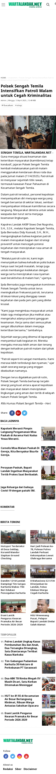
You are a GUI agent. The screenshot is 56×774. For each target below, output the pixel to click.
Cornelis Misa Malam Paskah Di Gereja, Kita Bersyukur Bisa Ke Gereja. (20, 451)
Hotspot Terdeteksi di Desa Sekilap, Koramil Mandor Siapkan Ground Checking (12, 552)
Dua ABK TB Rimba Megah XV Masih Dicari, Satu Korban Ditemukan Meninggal (22, 682)
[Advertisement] (28, 44)
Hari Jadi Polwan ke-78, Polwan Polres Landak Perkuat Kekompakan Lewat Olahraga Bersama (42, 552)
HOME (3, 77)
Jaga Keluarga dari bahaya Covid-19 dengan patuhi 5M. (18, 488)
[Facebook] (12, 413)
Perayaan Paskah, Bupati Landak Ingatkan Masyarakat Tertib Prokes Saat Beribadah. (19, 471)
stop (19, 105)
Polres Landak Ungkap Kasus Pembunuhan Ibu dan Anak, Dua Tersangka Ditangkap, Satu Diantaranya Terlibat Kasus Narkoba (22, 648)
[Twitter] (24, 413)
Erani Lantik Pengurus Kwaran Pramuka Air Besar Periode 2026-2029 (12, 620)
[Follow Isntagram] (19, 756)
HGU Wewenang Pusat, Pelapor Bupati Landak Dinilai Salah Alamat (42, 620)
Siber (18, 769)
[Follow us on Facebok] (6, 756)
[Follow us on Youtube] (26, 756)
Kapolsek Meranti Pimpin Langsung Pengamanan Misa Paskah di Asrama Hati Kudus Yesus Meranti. (19, 433)
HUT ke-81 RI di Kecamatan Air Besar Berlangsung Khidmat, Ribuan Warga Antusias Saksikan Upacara (22, 700)
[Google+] (18, 413)
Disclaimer (30, 769)
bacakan (8, 105)
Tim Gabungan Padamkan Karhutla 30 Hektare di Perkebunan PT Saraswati (21, 664)
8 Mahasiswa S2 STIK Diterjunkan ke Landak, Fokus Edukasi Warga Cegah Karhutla (42, 586)
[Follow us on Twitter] (12, 756)
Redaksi (8, 769)
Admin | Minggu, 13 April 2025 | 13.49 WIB (18, 100)
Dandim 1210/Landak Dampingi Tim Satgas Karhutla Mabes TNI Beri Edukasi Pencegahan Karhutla (13, 586)
